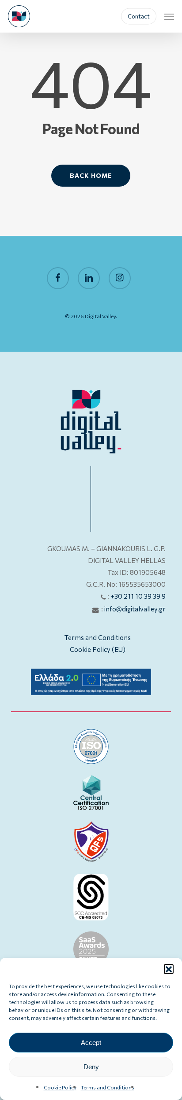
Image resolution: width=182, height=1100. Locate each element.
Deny (91, 1067)
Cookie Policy (60, 1087)
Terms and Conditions (107, 1087)
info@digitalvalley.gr (135, 609)
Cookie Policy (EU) (97, 649)
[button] (168, 968)
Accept (91, 1042)
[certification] (91, 746)
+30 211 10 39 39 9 (138, 596)
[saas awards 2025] (91, 949)
